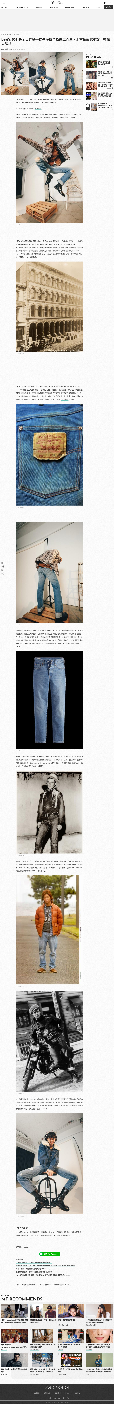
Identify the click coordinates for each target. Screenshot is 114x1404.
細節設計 (57, 1285)
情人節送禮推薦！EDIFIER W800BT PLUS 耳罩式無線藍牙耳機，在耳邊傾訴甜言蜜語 (105, 105)
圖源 (40, 766)
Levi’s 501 (65, 1285)
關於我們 (36, 1393)
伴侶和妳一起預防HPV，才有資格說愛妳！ (70, 1370)
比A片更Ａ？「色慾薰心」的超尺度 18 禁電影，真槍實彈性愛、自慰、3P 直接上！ (105, 84)
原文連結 (38, 108)
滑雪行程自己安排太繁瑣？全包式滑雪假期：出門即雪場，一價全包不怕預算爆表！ (42, 1370)
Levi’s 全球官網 (30, 257)
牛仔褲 (24, 1285)
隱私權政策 (47, 1393)
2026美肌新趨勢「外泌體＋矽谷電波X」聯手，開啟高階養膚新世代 (40, 1275)
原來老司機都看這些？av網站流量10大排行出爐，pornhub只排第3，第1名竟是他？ (105, 95)
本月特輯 (108, 7)
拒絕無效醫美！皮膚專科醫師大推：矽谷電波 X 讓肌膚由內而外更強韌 (99, 1346)
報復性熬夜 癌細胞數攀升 (67, 1320)
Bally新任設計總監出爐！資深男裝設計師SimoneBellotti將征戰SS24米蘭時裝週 (99, 1370)
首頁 (2, 34)
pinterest (65, 399)
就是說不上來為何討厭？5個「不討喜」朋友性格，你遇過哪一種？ (105, 63)
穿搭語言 (32, 1285)
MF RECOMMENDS (21, 1299)
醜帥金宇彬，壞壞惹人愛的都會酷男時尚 (14, 1370)
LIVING (86, 7)
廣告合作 (67, 1393)
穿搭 (17, 34)
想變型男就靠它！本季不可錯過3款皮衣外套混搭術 (34, 1272)
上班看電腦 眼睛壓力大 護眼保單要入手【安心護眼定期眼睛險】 (99, 1321)
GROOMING (54, 7)
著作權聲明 (58, 1393)
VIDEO (97, 7)
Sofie (26, 1247)
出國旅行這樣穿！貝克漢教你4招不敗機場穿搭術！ (34, 1262)
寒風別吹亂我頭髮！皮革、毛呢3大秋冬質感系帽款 (43, 1321)
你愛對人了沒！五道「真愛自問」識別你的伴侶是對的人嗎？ (105, 73)
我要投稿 (77, 1393)
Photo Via (21, 225)
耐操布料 (48, 1285)
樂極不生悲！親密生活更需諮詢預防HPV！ (31, 1269)
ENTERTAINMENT (21, 7)
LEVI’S (40, 1285)
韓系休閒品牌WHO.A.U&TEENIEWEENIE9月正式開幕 (14, 1346)
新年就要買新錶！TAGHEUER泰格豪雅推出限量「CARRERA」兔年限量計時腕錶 (45, 1266)
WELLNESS (39, 7)
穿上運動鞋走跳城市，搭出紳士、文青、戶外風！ (70, 1346)
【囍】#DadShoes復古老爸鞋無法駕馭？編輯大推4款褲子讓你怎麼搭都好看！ (14, 1321)
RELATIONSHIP (71, 7)
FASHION (4, 7)
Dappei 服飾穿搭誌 (6, 49)
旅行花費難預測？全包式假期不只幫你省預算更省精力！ (42, 1346)
